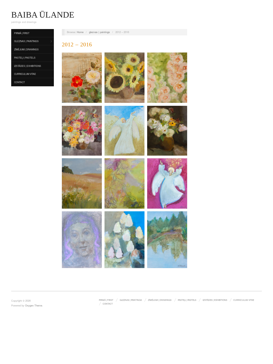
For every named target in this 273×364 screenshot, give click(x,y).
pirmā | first (21, 33)
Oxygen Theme (33, 305)
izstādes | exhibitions (27, 65)
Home (80, 32)
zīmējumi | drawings (26, 49)
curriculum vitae (25, 73)
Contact (19, 82)
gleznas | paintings (26, 41)
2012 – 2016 (77, 44)
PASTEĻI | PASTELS (24, 57)
